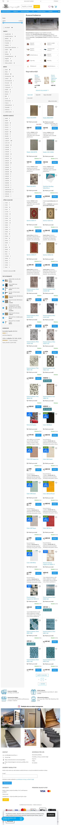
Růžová (8, 92)
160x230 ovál (9, 189)
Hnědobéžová (9, 105)
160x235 (8, 165)
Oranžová (8, 85)
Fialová (7, 103)
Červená (8, 83)
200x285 (8, 169)
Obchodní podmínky (29, 1)
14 (45, 679)
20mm (7, 243)
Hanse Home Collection (11, 47)
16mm (7, 229)
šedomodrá (9, 101)
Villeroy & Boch (10, 63)
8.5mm (7, 236)
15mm (7, 232)
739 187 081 (7, 757)
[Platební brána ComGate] (9, 810)
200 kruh (8, 196)
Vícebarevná (9, 76)
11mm (8, 214)
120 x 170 (8, 143)
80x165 (7, 134)
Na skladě (9, 27)
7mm (7, 238)
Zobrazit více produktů (41, 90)
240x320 (8, 176)
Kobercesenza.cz (37, 805)
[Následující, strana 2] (42, 679)
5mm (7, 267)
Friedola (8, 43)
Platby (33, 761)
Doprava (34, 759)
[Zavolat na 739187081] (4, 1)
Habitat (8, 45)
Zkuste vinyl (5, 794)
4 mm (7, 205)
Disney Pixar (9, 41)
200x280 (8, 167)
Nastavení (10, 821)
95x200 (7, 136)
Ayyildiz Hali (9, 34)
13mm (8, 218)
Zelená (8, 78)
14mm (7, 227)
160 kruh (8, 194)
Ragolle (8, 58)
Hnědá (8, 89)
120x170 (8, 140)
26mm (7, 225)
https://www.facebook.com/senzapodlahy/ (15, 760)
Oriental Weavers (10, 56)
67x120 (7, 129)
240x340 (8, 180)
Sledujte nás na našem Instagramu (32, 706)
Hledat (37, 6)
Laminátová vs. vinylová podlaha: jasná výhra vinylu (14, 796)
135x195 (8, 149)
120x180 (8, 145)
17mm (7, 263)
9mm (7, 252)
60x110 (7, 125)
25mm (7, 265)
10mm (8, 223)
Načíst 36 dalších (42, 675)
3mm (7, 254)
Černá (7, 98)
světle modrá (9, 112)
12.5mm (8, 256)
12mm (8, 220)
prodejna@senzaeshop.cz (11, 755)
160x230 (8, 163)
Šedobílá (8, 107)
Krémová (8, 109)
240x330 (8, 178)
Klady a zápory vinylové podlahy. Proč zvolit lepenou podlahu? (14, 791)
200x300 (8, 174)
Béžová (8, 74)
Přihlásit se (7, 783)
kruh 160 (8, 187)
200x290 (8, 172)
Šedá (7, 69)
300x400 (8, 183)
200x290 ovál (9, 192)
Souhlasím (51, 815)
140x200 (8, 154)
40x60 (7, 118)
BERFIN (8, 38)
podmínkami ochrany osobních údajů (25, 779)
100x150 (8, 138)
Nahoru (43, 683)
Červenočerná (9, 81)
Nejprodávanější (47, 95)
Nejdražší (38, 95)
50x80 (7, 120)
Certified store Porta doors (25, 805)
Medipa (8, 54)
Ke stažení (34, 763)
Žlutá (7, 72)
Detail (38, 128)
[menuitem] (6, 11)
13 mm (7, 216)
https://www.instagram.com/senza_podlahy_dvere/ (16, 762)
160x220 (8, 158)
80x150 (8, 132)
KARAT (8, 50)
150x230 (8, 156)
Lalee (7, 52)
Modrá (7, 94)
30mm (7, 258)
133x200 (8, 152)
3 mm (7, 203)
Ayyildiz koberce (10, 36)
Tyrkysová (8, 87)
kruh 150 (8, 185)
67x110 (7, 127)
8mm (7, 234)
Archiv (6, 799)
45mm (7, 260)
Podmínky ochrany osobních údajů (40, 757)
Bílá (7, 96)
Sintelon (8, 61)
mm (7, 245)
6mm (7, 247)
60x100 (8, 123)
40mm (7, 249)
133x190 (8, 147)
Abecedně (29, 98)
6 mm (7, 207)
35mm (7, 240)
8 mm (7, 209)
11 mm (7, 211)
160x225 (8, 161)
